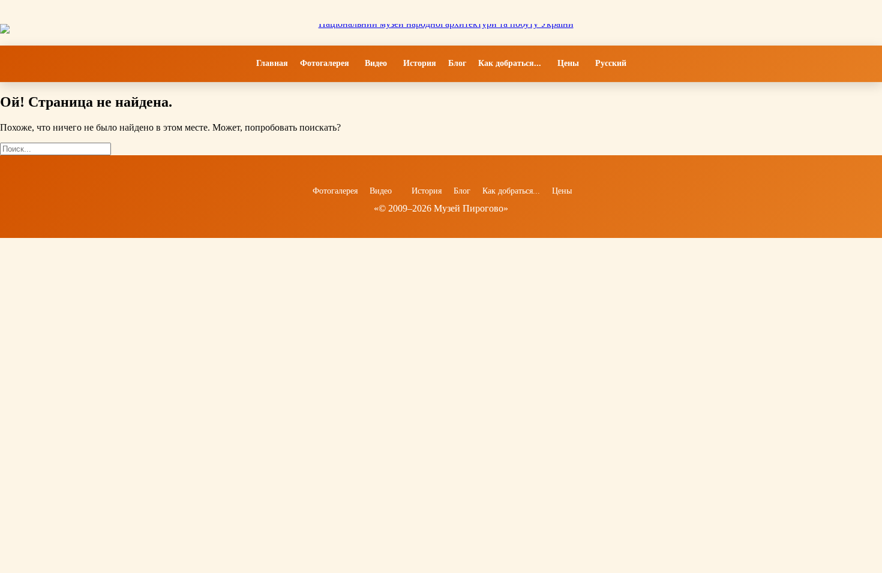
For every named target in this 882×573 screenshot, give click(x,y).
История (419, 64)
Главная (272, 64)
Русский (610, 63)
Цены (568, 64)
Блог (457, 63)
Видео (376, 64)
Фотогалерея (324, 63)
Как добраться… (509, 64)
